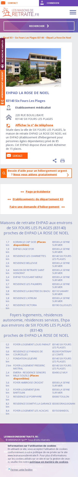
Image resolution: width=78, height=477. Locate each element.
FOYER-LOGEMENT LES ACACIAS (31, 410)
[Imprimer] (62, 161)
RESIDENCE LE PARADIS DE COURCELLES (28, 353)
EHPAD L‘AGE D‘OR (23, 249)
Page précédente (38, 191)
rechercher (37, 26)
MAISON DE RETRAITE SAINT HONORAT (28, 271)
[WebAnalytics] (11, 429)
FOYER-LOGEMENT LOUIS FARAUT (32, 344)
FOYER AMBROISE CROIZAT (28, 382)
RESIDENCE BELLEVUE (25, 263)
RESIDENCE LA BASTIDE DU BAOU (31, 291)
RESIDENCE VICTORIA (25, 305)
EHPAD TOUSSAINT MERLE (28, 277)
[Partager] (54, 161)
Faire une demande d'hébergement (34, 207)
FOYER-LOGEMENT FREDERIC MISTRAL (29, 367)
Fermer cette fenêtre (22, 469)
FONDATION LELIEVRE (25, 358)
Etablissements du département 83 (38, 199)
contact (13, 3)
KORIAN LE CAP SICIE (24, 242)
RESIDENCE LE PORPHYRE (27, 396)
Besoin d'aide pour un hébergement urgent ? (37, 172)
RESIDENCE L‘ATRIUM (25, 298)
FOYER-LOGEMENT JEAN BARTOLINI (26, 391)
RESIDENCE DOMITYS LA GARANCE (32, 403)
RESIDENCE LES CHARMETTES (29, 256)
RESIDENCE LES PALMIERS (27, 284)
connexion (53, 3)
